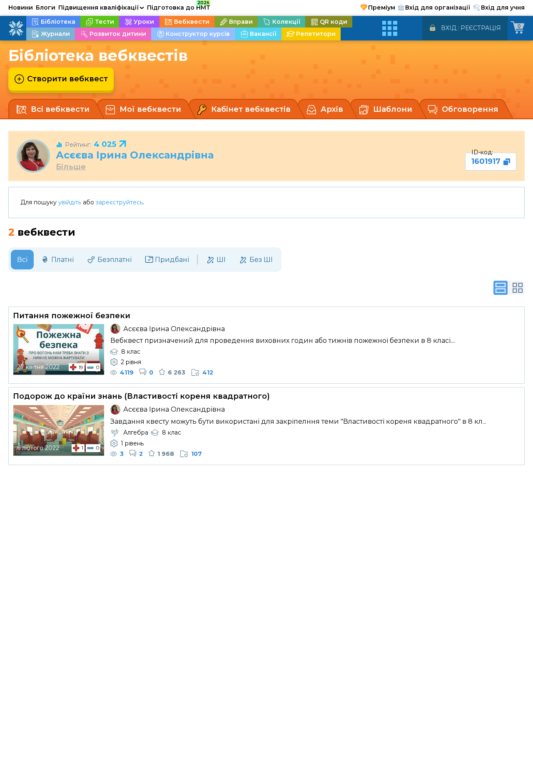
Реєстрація (481, 28)
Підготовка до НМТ (178, 6)
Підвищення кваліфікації (101, 7)
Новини (20, 7)
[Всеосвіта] (15, 28)
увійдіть (69, 202)
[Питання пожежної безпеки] (59, 349)
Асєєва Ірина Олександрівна (135, 155)
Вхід (448, 28)
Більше (71, 167)
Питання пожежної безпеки (71, 315)
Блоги (45, 7)
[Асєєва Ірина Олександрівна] (33, 156)
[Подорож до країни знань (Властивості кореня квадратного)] (59, 430)
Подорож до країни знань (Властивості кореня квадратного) (141, 396)
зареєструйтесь (119, 202)
